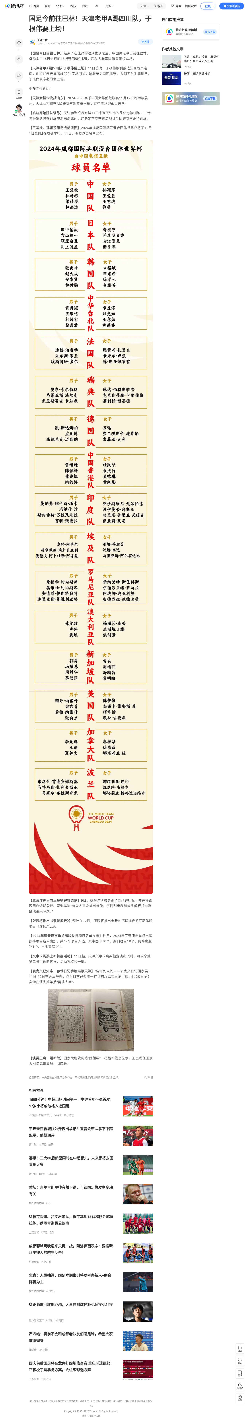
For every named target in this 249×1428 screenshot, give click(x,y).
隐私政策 (73, 1401)
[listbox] (91, 1234)
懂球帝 (33, 1349)
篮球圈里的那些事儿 (40, 1115)
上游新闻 (34, 1379)
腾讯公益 (117, 1401)
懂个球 (33, 1144)
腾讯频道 (141, 1401)
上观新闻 (34, 1232)
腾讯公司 (86, 1416)
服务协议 (62, 1401)
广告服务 (95, 1401)
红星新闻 (34, 1261)
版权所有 (95, 1416)
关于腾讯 (34, 1401)
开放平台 (84, 1401)
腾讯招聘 (106, 1401)
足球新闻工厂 (36, 1320)
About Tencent (48, 1401)
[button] (210, 32)
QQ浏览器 (129, 1401)
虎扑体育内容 (36, 1203)
